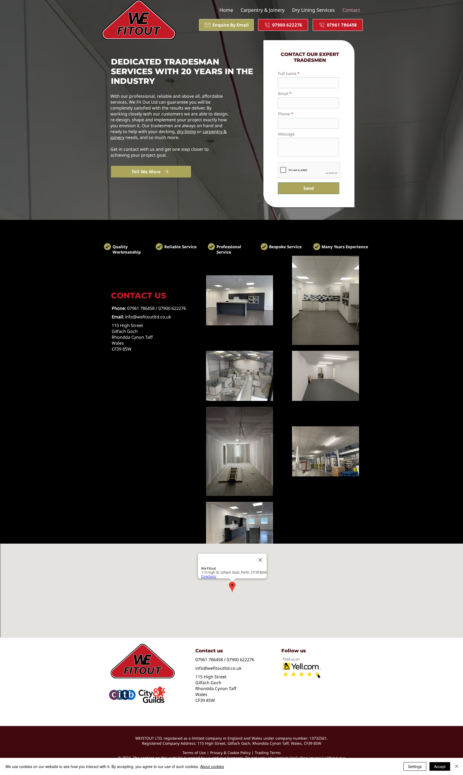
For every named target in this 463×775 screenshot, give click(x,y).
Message (286, 134)
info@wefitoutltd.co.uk (148, 317)
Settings (415, 766)
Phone (284, 114)
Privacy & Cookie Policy (230, 752)
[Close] (456, 766)
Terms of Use (194, 752)
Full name (287, 74)
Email (283, 94)
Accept (440, 766)
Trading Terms (268, 752)
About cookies (212, 766)
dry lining (186, 131)
